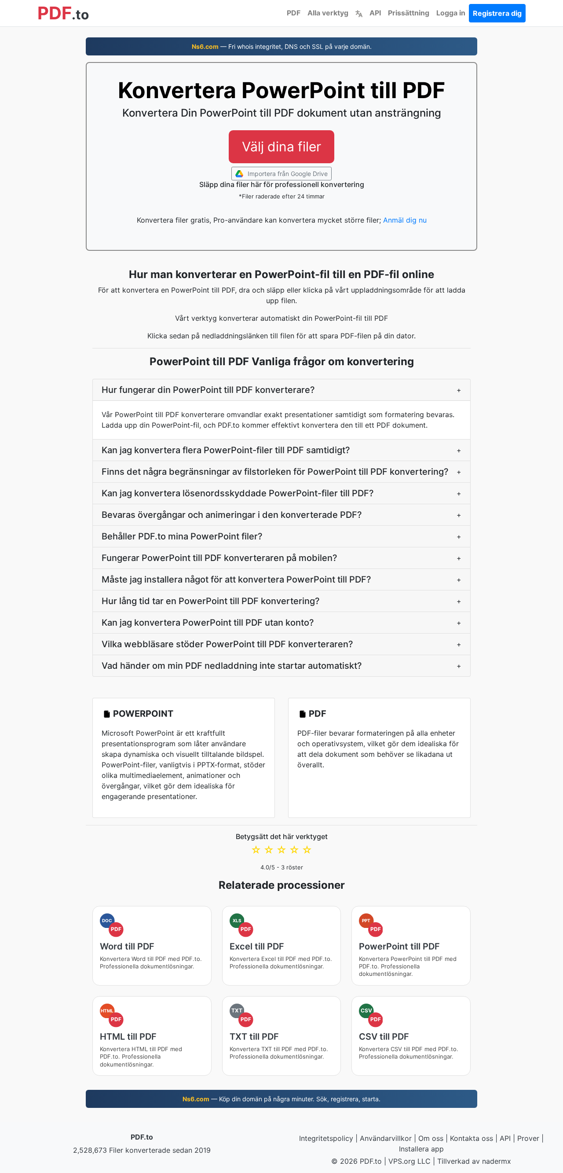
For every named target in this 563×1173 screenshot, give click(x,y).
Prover (528, 1138)
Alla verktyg (327, 12)
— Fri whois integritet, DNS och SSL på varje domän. (282, 46)
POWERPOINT (143, 713)
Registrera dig (497, 13)
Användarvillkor (386, 1138)
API (375, 12)
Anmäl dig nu (405, 220)
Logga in (450, 12)
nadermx (496, 1161)
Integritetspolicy (326, 1138)
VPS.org (401, 1161)
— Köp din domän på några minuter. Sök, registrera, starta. (281, 1099)
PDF (293, 12)
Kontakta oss (471, 1138)
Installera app (421, 1148)
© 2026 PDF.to (356, 1161)
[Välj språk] (359, 13)
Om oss (430, 1138)
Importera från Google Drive (287, 173)
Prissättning (408, 12)
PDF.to (142, 1137)
